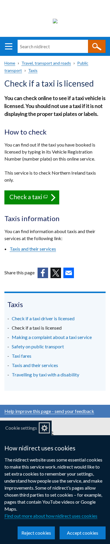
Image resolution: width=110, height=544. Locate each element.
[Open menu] (8, 46)
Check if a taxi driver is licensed (43, 318)
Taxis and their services (35, 365)
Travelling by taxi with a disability (45, 374)
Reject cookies (36, 533)
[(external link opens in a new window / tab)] (43, 273)
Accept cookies (82, 533)
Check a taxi (34, 198)
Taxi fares (21, 356)
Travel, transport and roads (46, 63)
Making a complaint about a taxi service (52, 337)
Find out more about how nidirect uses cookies (50, 516)
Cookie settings (21, 428)
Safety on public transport (38, 346)
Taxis (33, 70)
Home (9, 63)
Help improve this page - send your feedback (49, 411)
